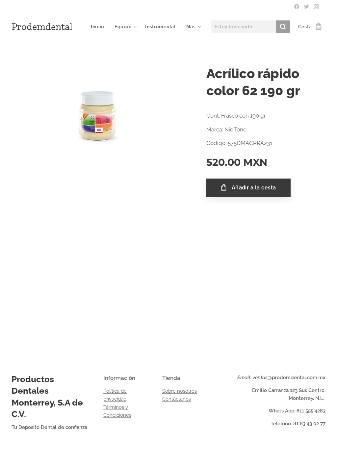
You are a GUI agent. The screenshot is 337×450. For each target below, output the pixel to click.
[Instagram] (316, 6)
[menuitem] (99, 26)
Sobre (169, 391)
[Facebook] (297, 6)
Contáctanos (176, 399)
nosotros (187, 391)
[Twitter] (306, 6)
